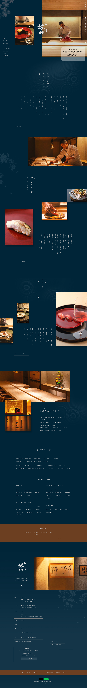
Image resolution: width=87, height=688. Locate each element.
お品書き (24, 261)
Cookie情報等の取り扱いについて (43, 683)
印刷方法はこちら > (57, 644)
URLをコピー (63, 648)
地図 (64, 672)
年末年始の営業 (38, 534)
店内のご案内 (50, 672)
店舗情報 (58, 672)
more (60, 538)
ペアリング (42, 672)
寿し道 (28, 672)
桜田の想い (18, 126)
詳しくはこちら (73, 59)
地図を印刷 (54, 642)
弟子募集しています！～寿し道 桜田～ (43, 532)
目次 (23, 672)
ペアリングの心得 (19, 354)
